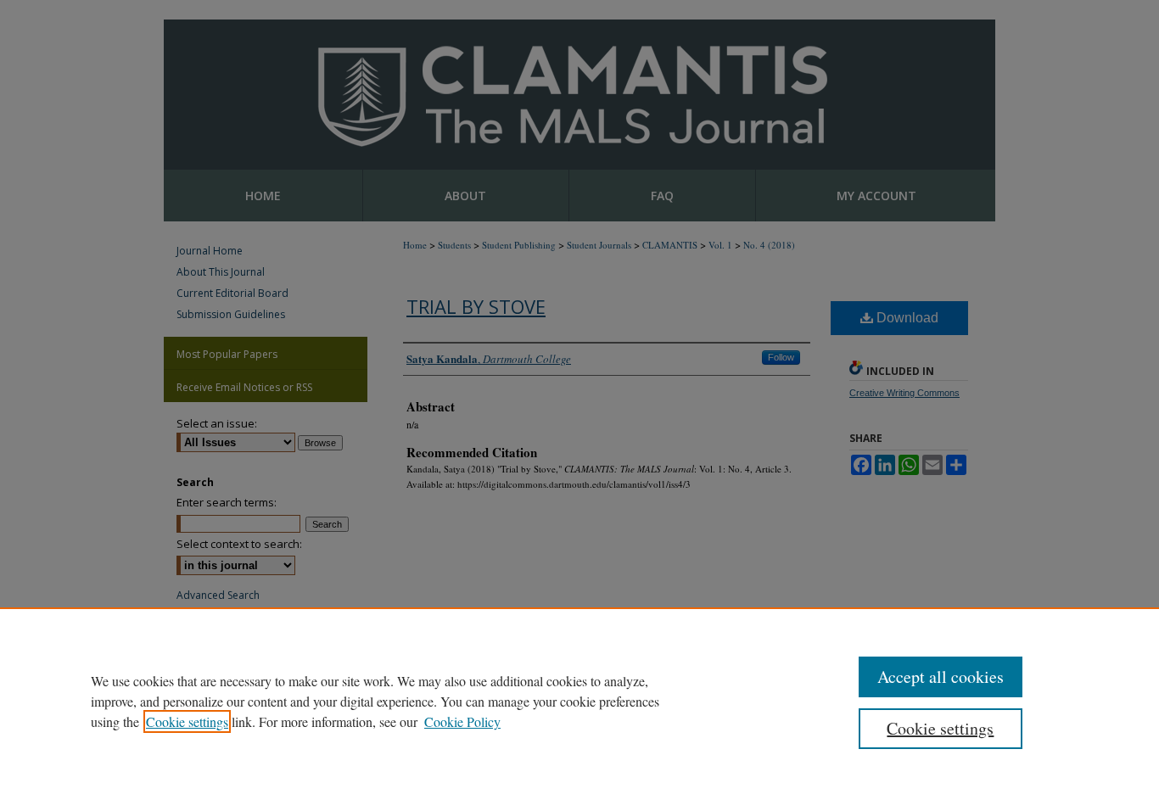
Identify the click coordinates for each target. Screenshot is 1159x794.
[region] (579, 700)
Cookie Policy (462, 721)
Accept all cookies (940, 676)
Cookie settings (187, 721)
